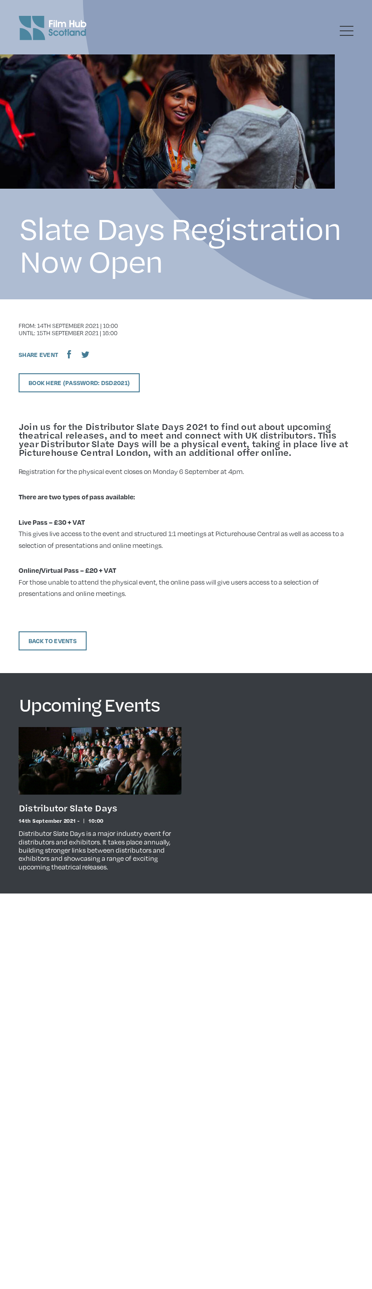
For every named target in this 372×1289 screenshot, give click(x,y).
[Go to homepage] (53, 28)
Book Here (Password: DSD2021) (79, 382)
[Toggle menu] (346, 31)
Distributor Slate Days (68, 807)
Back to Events (53, 640)
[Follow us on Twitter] (85, 354)
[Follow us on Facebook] (69, 354)
